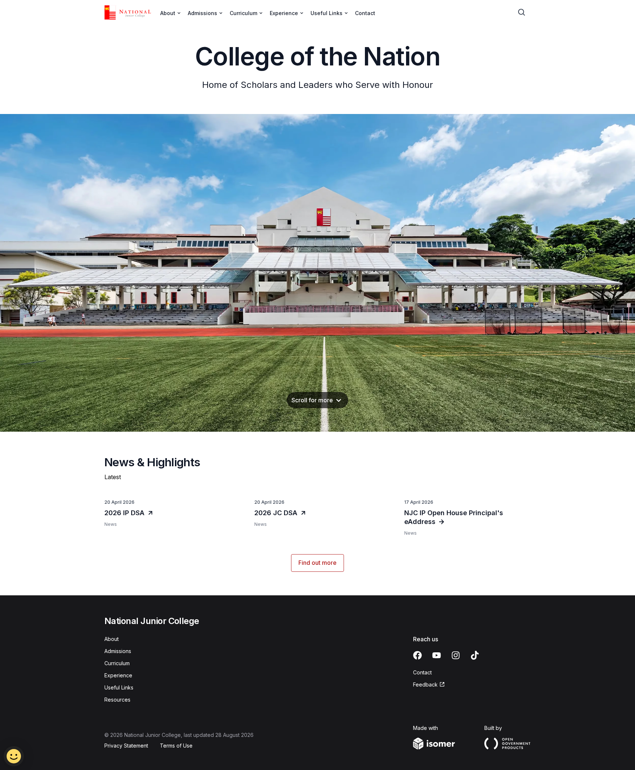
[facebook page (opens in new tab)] (417, 655)
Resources (117, 699)
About (111, 639)
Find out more (317, 562)
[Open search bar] (522, 12)
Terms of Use (176, 745)
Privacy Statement (126, 745)
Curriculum (117, 663)
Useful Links (118, 687)
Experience (118, 675)
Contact (365, 13)
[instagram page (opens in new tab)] (455, 655)
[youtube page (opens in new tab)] (436, 655)
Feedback (429, 684)
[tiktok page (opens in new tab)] (474, 655)
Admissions (117, 651)
